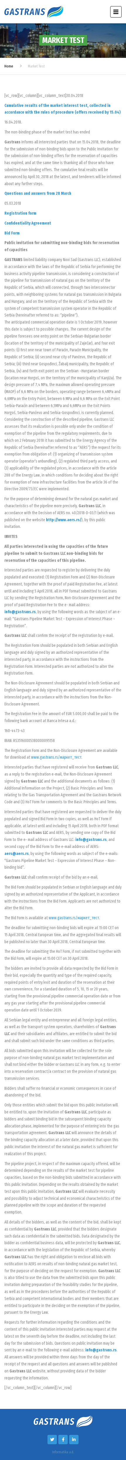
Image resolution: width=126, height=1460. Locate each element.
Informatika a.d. (63, 1452)
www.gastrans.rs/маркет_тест (56, 757)
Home (8, 66)
